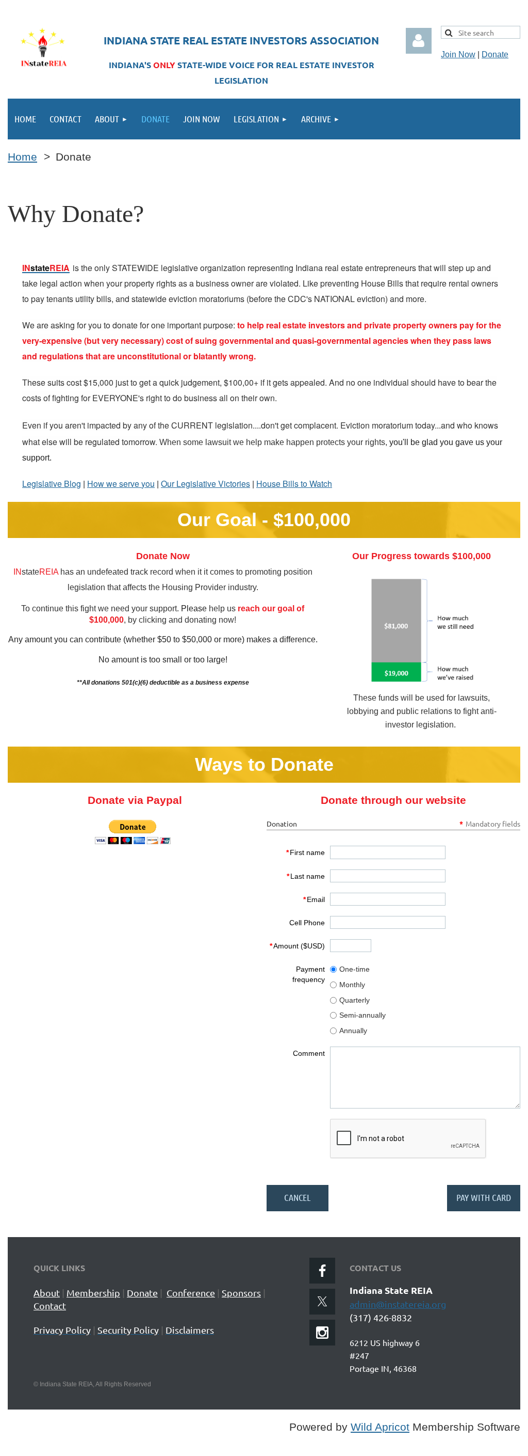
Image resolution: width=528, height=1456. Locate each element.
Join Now (458, 54)
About (47, 1292)
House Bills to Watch (294, 483)
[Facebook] (322, 1271)
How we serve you (121, 483)
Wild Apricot (380, 1427)
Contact (50, 1305)
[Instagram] (322, 1333)
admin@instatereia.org (398, 1304)
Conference (191, 1292)
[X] (322, 1302)
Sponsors (241, 1292)
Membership (93, 1292)
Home (22, 157)
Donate (495, 54)
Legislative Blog (51, 483)
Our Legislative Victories (205, 483)
